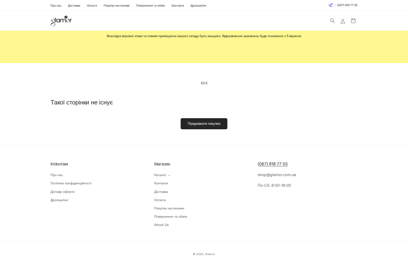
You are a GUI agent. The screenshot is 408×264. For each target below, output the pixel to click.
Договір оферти (63, 192)
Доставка (74, 5)
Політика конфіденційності (71, 183)
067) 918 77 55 (273, 163)
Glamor (210, 254)
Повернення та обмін (150, 5)
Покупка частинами (117, 5)
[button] (332, 21)
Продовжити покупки (204, 123)
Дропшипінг (198, 5)
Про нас (56, 5)
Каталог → (162, 175)
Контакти (178, 5)
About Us (161, 225)
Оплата (92, 5)
